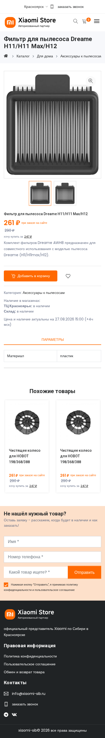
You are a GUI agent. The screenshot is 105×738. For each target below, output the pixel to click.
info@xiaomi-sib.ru (28, 693)
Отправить (84, 572)
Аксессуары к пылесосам (44, 292)
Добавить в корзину (33, 275)
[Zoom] (91, 81)
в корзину (21, 426)
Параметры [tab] (53, 339)
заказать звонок (71, 6)
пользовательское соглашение (55, 590)
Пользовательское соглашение (30, 664)
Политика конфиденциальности (30, 656)
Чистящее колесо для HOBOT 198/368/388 (25, 456)
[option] (40, 193)
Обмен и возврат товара (24, 672)
